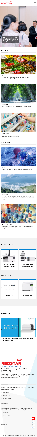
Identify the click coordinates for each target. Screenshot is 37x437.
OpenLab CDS (9, 295)
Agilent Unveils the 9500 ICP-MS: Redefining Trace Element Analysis (18, 339)
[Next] (35, 258)
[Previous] (1, 258)
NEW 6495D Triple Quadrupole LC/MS (27, 265)
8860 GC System (27, 295)
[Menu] (35, 3)
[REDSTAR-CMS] (6, 3)
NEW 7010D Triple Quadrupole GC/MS (9, 265)
